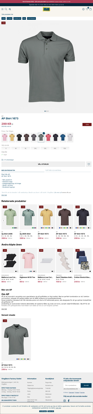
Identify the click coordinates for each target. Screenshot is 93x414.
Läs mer (58, 408)
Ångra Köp (48, 382)
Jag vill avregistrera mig (70, 388)
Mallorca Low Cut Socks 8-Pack (8, 277)
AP (2, 116)
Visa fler (4, 152)
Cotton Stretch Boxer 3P (82, 277)
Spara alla (50, 411)
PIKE (24, 18)
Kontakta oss (49, 385)
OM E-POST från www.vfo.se (32, 400)
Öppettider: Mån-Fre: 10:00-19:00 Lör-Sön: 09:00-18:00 (46, 4)
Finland (77, 392)
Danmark (71, 392)
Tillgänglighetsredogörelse (33, 388)
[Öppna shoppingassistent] (9, 9)
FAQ (28, 397)
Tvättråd (47, 388)
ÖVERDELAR (17, 18)
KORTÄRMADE (31, 18)
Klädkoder (48, 394)
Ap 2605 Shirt (25, 234)
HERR (3, 18)
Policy (29, 391)
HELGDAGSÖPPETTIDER (8, 400)
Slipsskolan (48, 400)
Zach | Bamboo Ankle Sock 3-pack (64, 277)
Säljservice (30, 385)
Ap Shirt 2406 (6, 234)
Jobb (28, 394)
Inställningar (43, 411)
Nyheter (29, 382)
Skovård (47, 397)
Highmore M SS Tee (27, 277)
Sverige (82, 392)
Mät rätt (47, 391)
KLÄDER (9, 18)
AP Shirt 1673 (43, 234)
